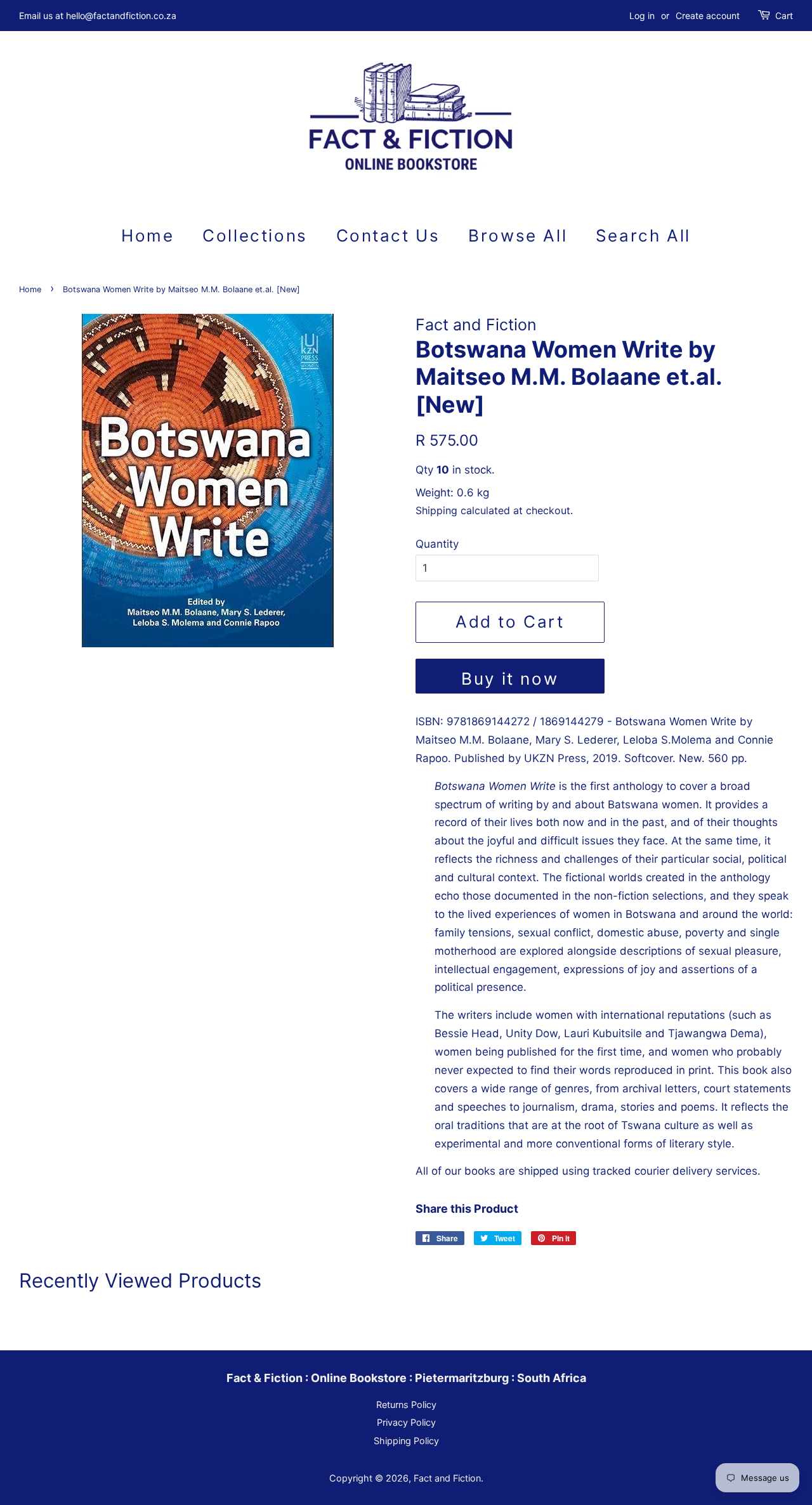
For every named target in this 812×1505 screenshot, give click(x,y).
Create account (708, 15)
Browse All (517, 235)
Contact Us (388, 235)
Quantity (437, 544)
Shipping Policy (406, 1440)
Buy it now (509, 678)
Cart (784, 15)
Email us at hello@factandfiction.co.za (97, 15)
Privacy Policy (406, 1422)
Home (147, 235)
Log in (642, 15)
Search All (643, 235)
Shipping (436, 510)
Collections (255, 235)
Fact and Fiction (447, 1478)
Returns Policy (406, 1404)
